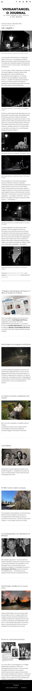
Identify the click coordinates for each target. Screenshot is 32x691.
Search (29, 1)
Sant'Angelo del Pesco (13, 275)
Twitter (19, 1)
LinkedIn (22, 1)
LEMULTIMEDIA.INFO (12, 687)
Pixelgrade (16, 685)
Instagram (26, 1)
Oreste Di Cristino (6, 23)
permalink (4, 277)
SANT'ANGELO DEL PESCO (8, 25)
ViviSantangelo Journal (16, 11)
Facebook (15, 1)
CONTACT (23, 687)
